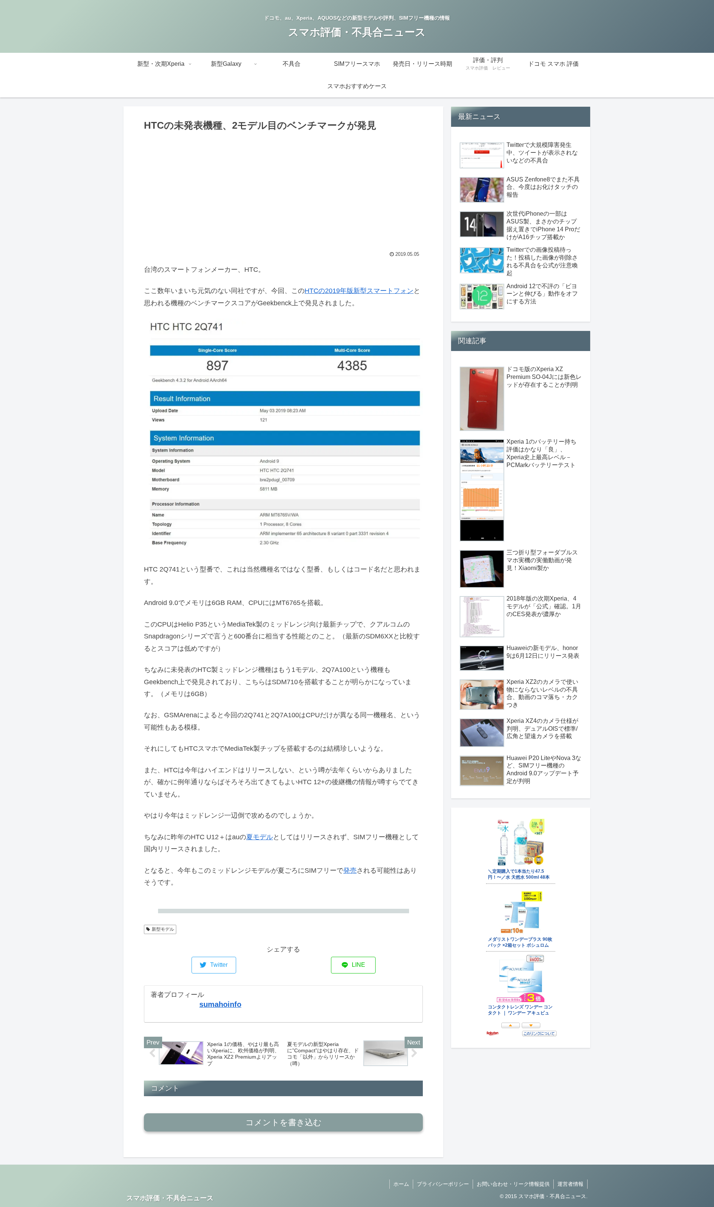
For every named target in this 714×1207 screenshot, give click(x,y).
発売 (350, 870)
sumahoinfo (220, 1004)
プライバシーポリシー (443, 1184)
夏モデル (259, 837)
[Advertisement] (283, 190)
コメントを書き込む (283, 1122)
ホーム (401, 1184)
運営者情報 (570, 1184)
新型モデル (163, 929)
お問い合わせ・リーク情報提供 (513, 1184)
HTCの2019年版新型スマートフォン (359, 290)
